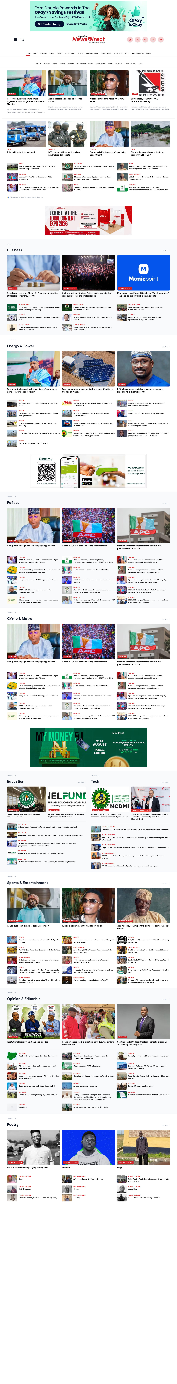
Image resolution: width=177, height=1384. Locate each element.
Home (28, 53)
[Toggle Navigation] (15, 39)
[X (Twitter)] (138, 39)
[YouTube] (145, 39)
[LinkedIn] (161, 39)
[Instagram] (130, 39)
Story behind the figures (84, 64)
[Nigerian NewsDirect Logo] (88, 39)
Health (110, 64)
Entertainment (106, 53)
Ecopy (140, 64)
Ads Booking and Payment (141, 53)
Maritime (47, 64)
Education (118, 64)
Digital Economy (92, 53)
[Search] (22, 39)
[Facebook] (153, 39)
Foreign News (70, 53)
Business (43, 53)
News (35, 53)
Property (71, 64)
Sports (54, 64)
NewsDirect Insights (121, 53)
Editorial (38, 64)
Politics (59, 53)
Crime (51, 53)
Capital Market (100, 64)
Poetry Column (130, 64)
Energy (80, 53)
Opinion (62, 64)
